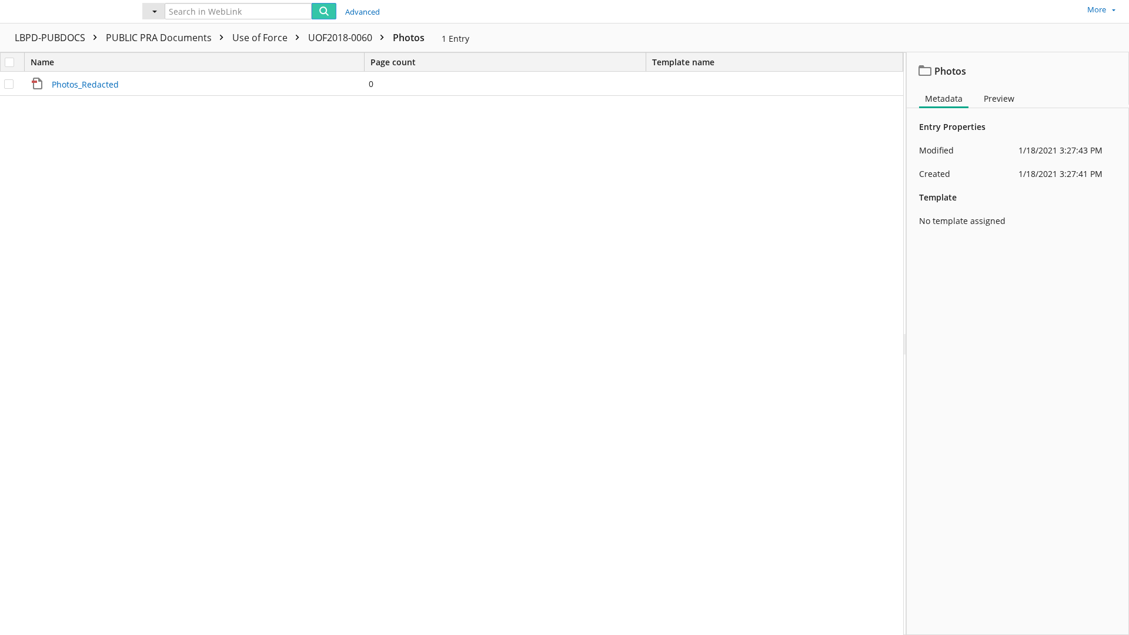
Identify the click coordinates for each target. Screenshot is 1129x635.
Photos (409, 37)
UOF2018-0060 (341, 37)
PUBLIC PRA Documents (160, 37)
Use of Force (261, 37)
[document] (1018, 343)
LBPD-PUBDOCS (51, 37)
